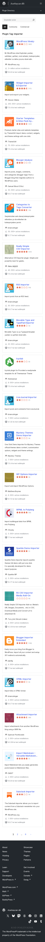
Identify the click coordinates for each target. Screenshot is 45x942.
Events (27, 871)
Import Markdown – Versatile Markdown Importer (26, 754)
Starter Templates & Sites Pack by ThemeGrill (25, 119)
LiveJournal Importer (26, 397)
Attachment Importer (26, 714)
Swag (27, 880)
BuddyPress (8, 900)
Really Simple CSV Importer (23, 247)
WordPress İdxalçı (25, 41)
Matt (5, 891)
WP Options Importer (26, 474)
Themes (27, 851)
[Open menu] (41, 3)
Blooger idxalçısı (24, 160)
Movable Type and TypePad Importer (25, 321)
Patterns (27, 860)
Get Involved (29, 867)
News (4, 851)
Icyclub (19, 358)
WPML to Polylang (25, 509)
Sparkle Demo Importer (27, 548)
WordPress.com (10, 887)
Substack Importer (25, 791)
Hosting (5, 855)
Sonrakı (31, 834)
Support (5, 871)
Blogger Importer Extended (24, 638)
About (4, 847)
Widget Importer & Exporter (24, 84)
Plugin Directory (8, 11)
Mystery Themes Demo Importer (24, 434)
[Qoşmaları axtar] (33, 20)
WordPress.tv (9, 880)
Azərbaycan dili (14, 910)
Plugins (27, 855)
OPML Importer (23, 679)
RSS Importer (22, 284)
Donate (28, 875)
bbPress (7, 895)
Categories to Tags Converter (24, 205)
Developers (7, 875)
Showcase (28, 847)
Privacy (5, 860)
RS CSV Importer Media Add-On (24, 594)
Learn (4, 867)
